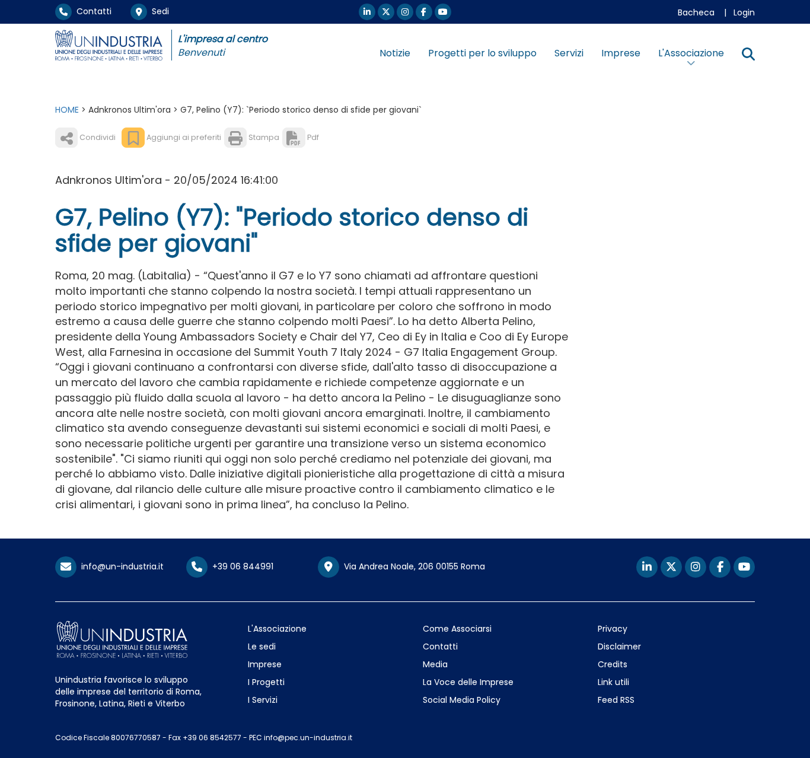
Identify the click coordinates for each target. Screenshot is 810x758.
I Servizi (263, 700)
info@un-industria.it (120, 566)
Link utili (613, 682)
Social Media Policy (461, 700)
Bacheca (696, 12)
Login (744, 12)
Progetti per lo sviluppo (482, 53)
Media (435, 664)
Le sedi (262, 646)
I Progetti (266, 682)
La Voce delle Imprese (468, 682)
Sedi (158, 11)
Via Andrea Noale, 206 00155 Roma (412, 566)
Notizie (395, 53)
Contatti (91, 11)
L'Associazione (277, 629)
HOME (67, 110)
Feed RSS (616, 700)
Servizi (568, 53)
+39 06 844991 (240, 566)
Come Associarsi (457, 629)
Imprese (620, 53)
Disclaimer (619, 646)
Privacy (612, 629)
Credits (612, 664)
